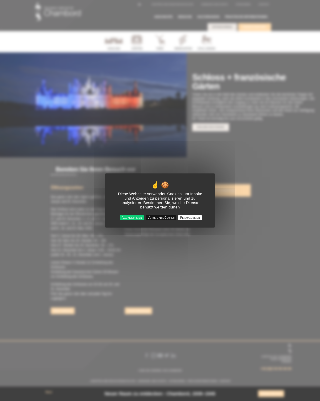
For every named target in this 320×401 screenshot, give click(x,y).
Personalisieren (190, 217)
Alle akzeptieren (132, 217)
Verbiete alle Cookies (161, 217)
